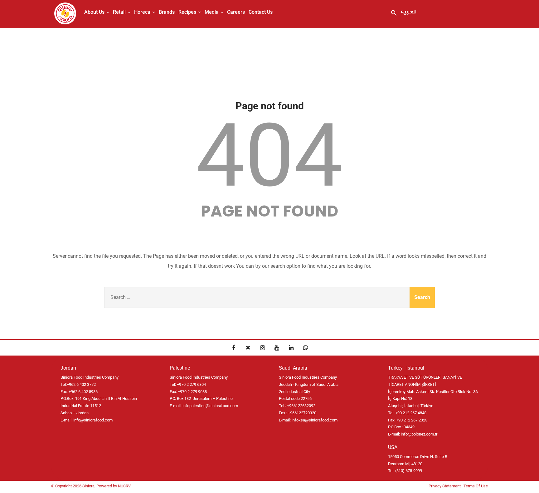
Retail (119, 12)
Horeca (142, 12)
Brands (167, 12)
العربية (408, 12)
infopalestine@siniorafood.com (210, 405)
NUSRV (124, 486)
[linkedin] (291, 347)
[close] (248, 347)
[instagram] (262, 347)
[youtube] (276, 347)
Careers (236, 12)
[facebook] (233, 347)
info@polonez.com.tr (419, 434)
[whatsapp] (305, 347)
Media (212, 12)
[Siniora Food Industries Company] (65, 13)
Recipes (187, 12)
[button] (394, 13)
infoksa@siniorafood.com (314, 420)
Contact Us (261, 12)
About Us (94, 12)
